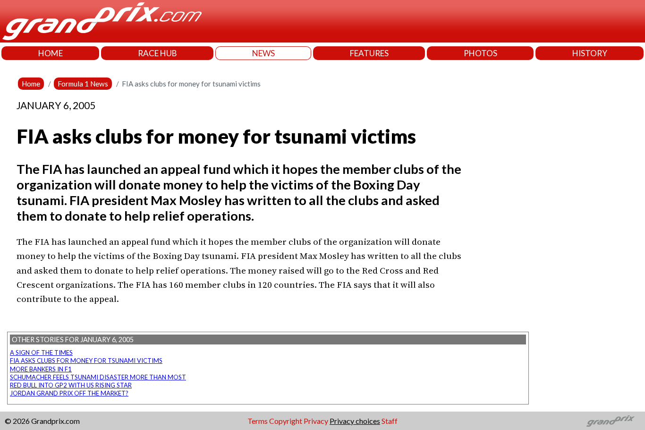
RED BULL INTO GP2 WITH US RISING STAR (71, 385)
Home (31, 83)
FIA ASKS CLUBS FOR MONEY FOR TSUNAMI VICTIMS (86, 360)
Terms (257, 420)
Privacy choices (355, 420)
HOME (50, 53)
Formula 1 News (83, 83)
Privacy (316, 420)
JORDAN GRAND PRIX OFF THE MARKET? (69, 393)
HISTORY (589, 53)
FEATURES (369, 53)
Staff (390, 420)
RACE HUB (157, 53)
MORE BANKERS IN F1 (41, 369)
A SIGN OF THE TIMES (41, 352)
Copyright (285, 420)
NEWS (263, 53)
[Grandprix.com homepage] (611, 421)
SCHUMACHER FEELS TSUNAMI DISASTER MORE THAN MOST (98, 377)
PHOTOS (480, 53)
